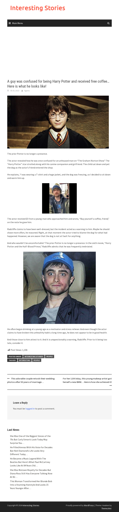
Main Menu (17, 23)
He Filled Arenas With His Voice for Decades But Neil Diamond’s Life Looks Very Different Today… (31, 451)
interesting (24, 360)
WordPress (89, 505)
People (49, 356)
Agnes (27, 90)
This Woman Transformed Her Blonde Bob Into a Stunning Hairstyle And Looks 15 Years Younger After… (31, 485)
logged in (30, 408)
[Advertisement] (59, 53)
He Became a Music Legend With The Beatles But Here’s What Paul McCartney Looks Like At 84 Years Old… (30, 462)
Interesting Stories (37, 8)
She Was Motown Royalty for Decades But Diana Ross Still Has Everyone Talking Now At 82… (31, 473)
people (37, 360)
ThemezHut (106, 508)
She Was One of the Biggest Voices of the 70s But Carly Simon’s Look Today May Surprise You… (30, 439)
